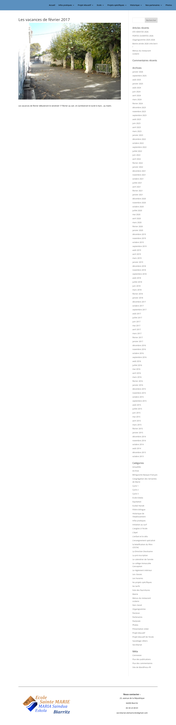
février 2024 (137, 103)
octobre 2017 (138, 305)
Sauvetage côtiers (140, 641)
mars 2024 (136, 99)
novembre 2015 (139, 393)
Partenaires (137, 617)
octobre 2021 (138, 179)
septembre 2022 (139, 147)
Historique (135, 5)
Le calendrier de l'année (142, 559)
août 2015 (136, 405)
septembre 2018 (139, 274)
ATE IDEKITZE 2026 (140, 32)
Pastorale (136, 621)
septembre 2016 (139, 357)
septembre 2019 (139, 246)
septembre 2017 (139, 309)
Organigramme (139, 609)
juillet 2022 (137, 151)
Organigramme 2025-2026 (143, 39)
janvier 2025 (137, 83)
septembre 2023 (139, 115)
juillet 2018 (137, 282)
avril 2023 (136, 127)
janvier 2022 (137, 167)
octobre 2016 (138, 353)
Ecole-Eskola (137, 497)
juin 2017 (136, 321)
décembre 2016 (139, 345)
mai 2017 (136, 325)
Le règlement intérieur (142, 570)
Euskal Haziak (138, 505)
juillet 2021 (137, 183)
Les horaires (137, 578)
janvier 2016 (137, 385)
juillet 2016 (137, 365)
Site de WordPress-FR (141, 667)
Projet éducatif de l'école (143, 637)
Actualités (136, 467)
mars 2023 (136, 131)
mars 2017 (136, 333)
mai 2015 (136, 416)
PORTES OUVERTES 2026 (142, 36)
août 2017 (136, 313)
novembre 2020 (139, 202)
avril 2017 (136, 329)
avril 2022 (136, 159)
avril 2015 (136, 420)
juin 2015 (136, 412)
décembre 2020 (139, 198)
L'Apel (135, 532)
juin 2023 (136, 123)
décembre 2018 (139, 266)
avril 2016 (136, 373)
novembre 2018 (139, 270)
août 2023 (136, 119)
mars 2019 (136, 258)
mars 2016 (136, 377)
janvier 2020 (137, 230)
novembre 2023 (139, 111)
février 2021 (137, 190)
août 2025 (136, 79)
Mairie (135, 594)
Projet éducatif (84, 5)
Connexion (137, 655)
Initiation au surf (139, 524)
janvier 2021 (137, 194)
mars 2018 (136, 290)
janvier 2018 (137, 298)
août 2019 (136, 250)
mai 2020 (136, 214)
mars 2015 (136, 424)
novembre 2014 (139, 440)
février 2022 (137, 163)
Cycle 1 (135, 486)
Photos (169, 5)
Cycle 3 (135, 493)
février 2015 (137, 428)
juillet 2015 (137, 408)
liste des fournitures (141, 590)
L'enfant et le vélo (140, 536)
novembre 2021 (139, 175)
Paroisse (136, 613)
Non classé (137, 605)
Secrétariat (137, 645)
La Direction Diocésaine (142, 551)
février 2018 (137, 294)
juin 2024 (136, 91)
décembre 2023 (139, 107)
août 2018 (136, 278)
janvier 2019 (137, 262)
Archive (135, 471)
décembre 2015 (139, 389)
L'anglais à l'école (139, 528)
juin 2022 (136, 155)
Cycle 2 (135, 489)
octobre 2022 (138, 143)
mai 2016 (136, 369)
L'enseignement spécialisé (143, 540)
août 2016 (136, 361)
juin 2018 (136, 286)
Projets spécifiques (115, 5)
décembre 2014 (139, 436)
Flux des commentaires (142, 663)
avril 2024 (136, 95)
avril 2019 (136, 254)
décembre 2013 (139, 452)
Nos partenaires (152, 5)
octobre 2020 (138, 206)
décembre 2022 (139, 139)
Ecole (99, 5)
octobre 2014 (138, 444)
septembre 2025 (139, 75)
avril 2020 (136, 218)
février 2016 (137, 381)
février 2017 (137, 337)
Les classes (137, 574)
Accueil (52, 5)
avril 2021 (136, 187)
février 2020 (137, 226)
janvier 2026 (137, 72)
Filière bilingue (138, 509)
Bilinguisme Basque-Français (144, 475)
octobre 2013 (138, 456)
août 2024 (136, 87)
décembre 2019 (139, 234)
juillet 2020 (137, 210)
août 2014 (136, 448)
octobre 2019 (138, 242)
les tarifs (136, 586)
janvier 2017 (137, 341)
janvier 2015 (137, 432)
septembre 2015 (139, 401)
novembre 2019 (139, 238)
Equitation (136, 501)
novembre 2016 (139, 349)
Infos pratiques (65, 5)
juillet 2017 (137, 317)
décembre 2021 (139, 171)
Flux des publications (141, 659)
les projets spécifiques (142, 582)
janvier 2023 (137, 135)
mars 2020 (136, 222)
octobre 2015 (138, 397)
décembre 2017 (139, 302)
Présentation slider (140, 629)
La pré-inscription (140, 555)
